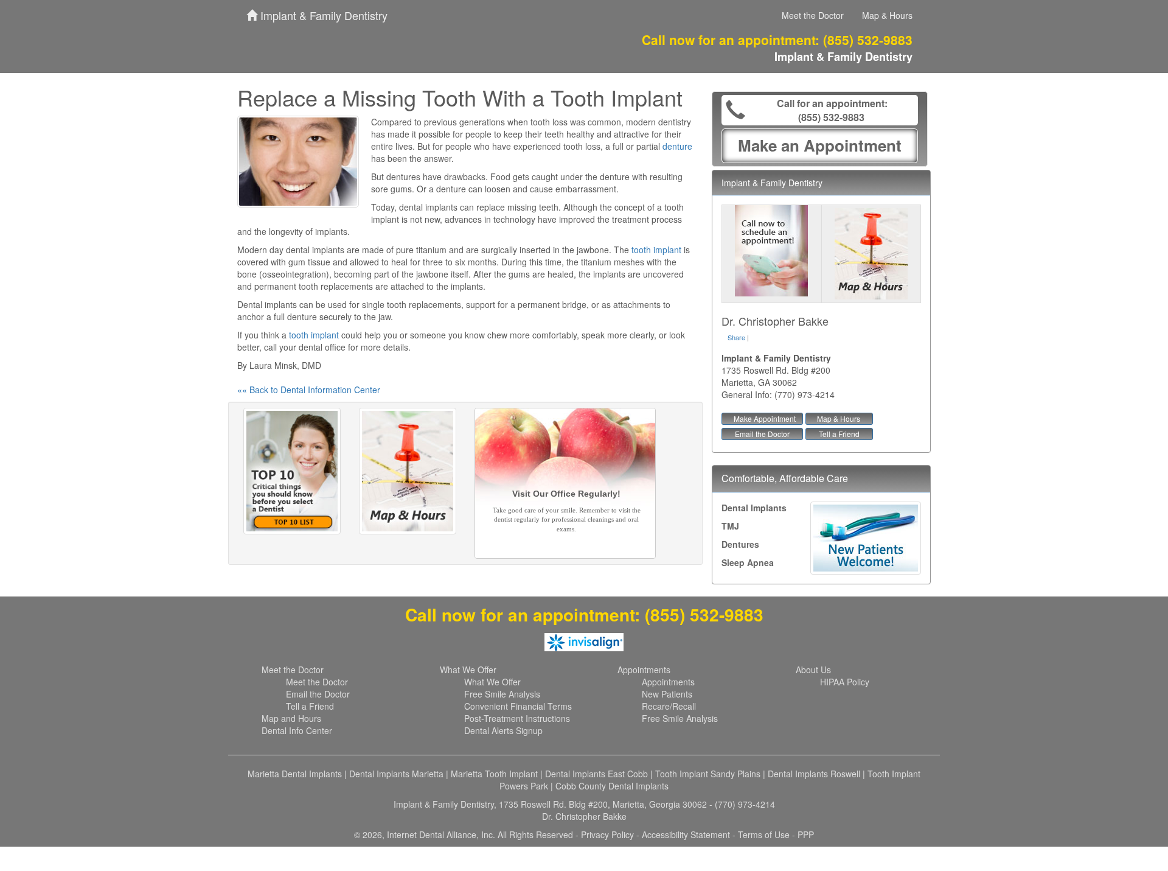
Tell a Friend (839, 434)
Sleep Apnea (747, 562)
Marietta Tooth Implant (494, 774)
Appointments (643, 669)
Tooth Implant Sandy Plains (707, 774)
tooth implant (656, 249)
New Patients (667, 694)
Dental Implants (754, 508)
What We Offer (468, 669)
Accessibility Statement (686, 834)
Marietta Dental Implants (295, 774)
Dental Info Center (297, 730)
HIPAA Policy (844, 682)
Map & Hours (887, 15)
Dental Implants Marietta (396, 774)
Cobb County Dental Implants (612, 786)
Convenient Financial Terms (518, 706)
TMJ (730, 526)
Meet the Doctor (813, 15)
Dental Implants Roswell (814, 774)
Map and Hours (291, 718)
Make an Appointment (820, 145)
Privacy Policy (607, 834)
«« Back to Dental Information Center (308, 389)
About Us (813, 669)
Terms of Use (764, 834)
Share (736, 337)
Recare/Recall (669, 706)
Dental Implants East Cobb (596, 774)
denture (677, 146)
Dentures (740, 544)
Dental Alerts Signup (503, 730)
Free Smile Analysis (502, 694)
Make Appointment (765, 418)
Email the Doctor (762, 434)
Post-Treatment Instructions (517, 718)
